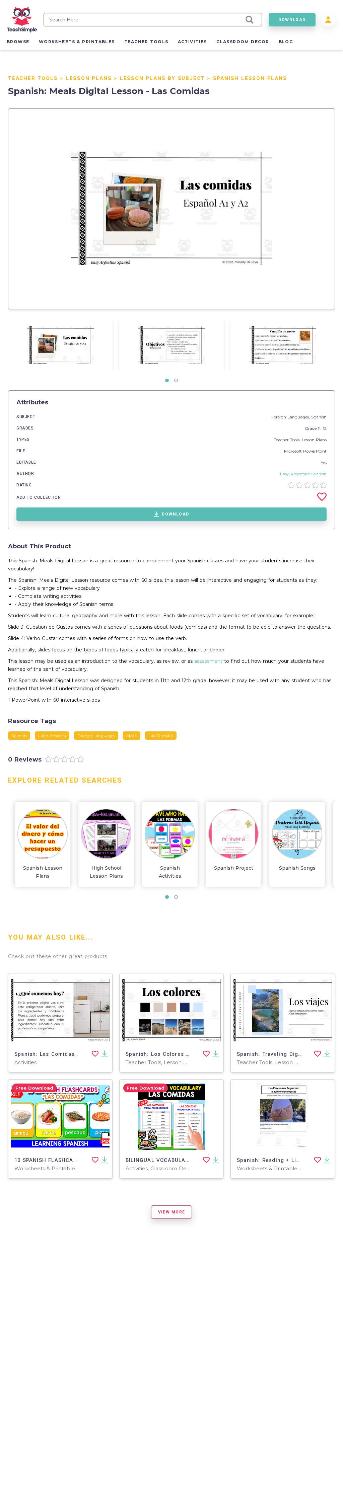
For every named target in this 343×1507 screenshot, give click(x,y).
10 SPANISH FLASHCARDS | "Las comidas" (71, 1160)
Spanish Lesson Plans (250, 78)
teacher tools (146, 41)
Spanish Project (233, 868)
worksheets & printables (77, 41)
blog (286, 41)
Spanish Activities (170, 872)
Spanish (319, 416)
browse (18, 41)
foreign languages (96, 735)
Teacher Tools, (288, 439)
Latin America (52, 735)
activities (192, 41)
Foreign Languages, (291, 416)
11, (320, 428)
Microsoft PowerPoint (305, 451)
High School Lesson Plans (106, 872)
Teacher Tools (33, 78)
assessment (208, 661)
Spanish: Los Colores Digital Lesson (175, 1054)
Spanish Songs (297, 868)
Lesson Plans (89, 78)
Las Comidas (160, 735)
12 (325, 428)
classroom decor (242, 41)
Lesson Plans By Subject (162, 78)
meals (131, 735)
